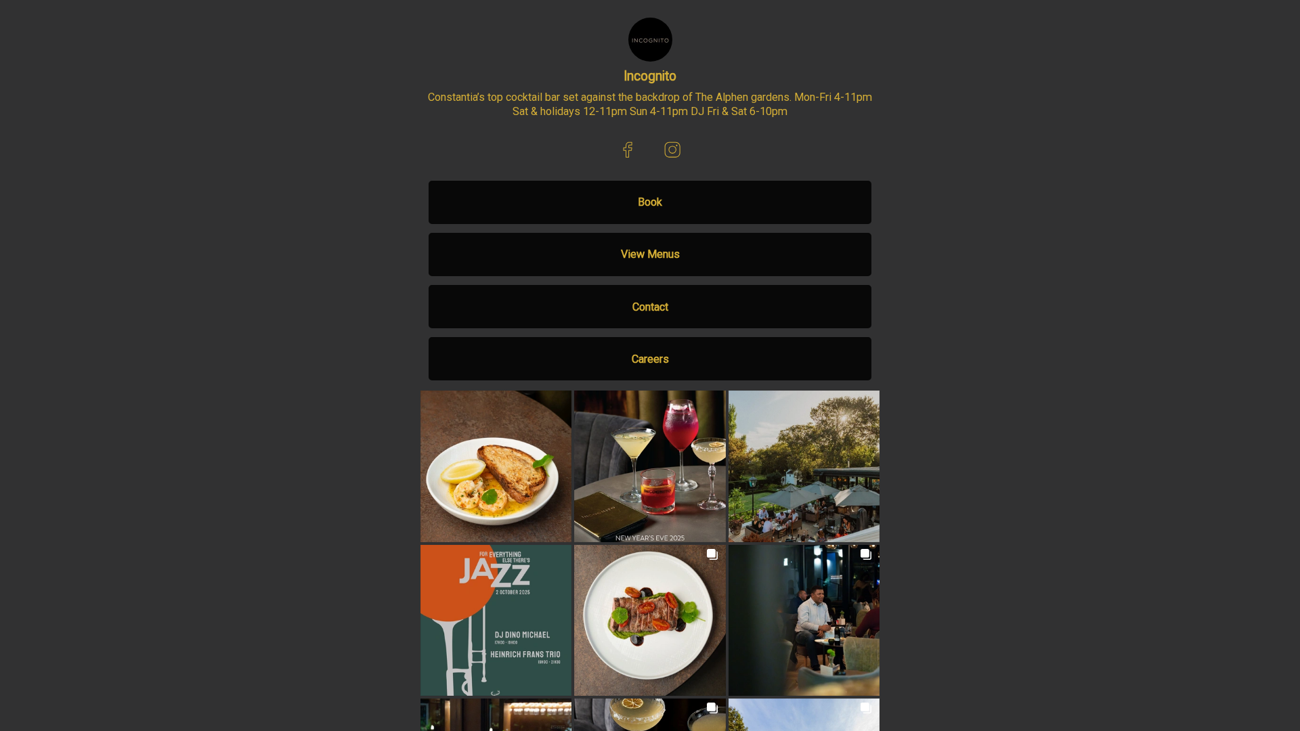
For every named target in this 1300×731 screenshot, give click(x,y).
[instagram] (672, 149)
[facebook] (628, 149)
